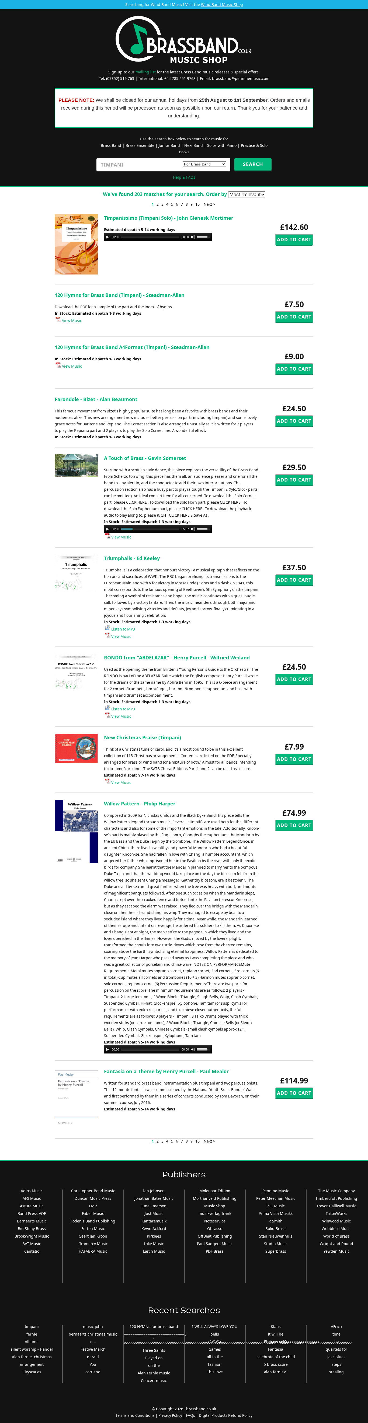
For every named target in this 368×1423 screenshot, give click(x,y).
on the (154, 1365)
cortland (92, 1371)
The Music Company (336, 1190)
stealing (336, 1371)
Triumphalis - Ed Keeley (132, 558)
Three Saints (154, 1350)
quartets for (336, 1349)
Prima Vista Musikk (276, 1213)
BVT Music (31, 1243)
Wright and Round (336, 1243)
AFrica (336, 1326)
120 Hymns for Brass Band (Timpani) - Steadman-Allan (120, 295)
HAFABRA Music (93, 1251)
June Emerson (153, 1205)
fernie (31, 1334)
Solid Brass (276, 1228)
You (93, 1364)
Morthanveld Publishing (215, 1198)
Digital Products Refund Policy (225, 1415)
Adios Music (32, 1190)
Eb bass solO (275, 1341)
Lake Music (154, 1243)
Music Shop (214, 1205)
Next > (209, 204)
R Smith (276, 1221)
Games (215, 1349)
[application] (158, 237)
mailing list (146, 71)
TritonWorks (336, 1213)
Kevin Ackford (153, 1228)
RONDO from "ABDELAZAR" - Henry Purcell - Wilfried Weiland (177, 657)
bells (214, 1334)
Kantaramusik (153, 1221)
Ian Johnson (154, 1190)
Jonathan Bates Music (153, 1198)
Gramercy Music (93, 1243)
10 (197, 204)
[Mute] (193, 237)
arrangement (32, 1364)
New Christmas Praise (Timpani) (142, 737)
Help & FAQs (184, 177)
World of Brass (336, 1236)
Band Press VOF (32, 1213)
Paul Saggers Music (214, 1243)
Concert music (154, 1380)
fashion (214, 1364)
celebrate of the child (275, 1356)
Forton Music (93, 1228)
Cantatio (31, 1251)
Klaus (276, 1326)
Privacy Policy (170, 1415)
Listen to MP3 (122, 629)
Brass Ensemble (140, 145)
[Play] (107, 237)
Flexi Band (193, 145)
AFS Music (32, 1198)
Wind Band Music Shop (222, 4)
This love (215, 1371)
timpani (32, 1326)
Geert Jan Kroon (93, 1236)
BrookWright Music (32, 1236)
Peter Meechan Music (275, 1198)
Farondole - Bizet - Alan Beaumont (96, 399)
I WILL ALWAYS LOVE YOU (214, 1326)
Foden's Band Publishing (93, 1221)
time (336, 1334)
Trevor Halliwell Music (336, 1205)
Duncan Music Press (93, 1198)
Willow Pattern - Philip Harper (139, 803)
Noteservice (214, 1221)
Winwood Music (336, 1221)
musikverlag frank (215, 1213)
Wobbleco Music (336, 1228)
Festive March (93, 1349)
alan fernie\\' (275, 1371)
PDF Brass (215, 1251)
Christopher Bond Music (93, 1190)
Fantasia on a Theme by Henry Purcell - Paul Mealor (166, 1071)
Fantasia (275, 1349)
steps (336, 1364)
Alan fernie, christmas (32, 1356)
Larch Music (154, 1251)
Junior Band (169, 145)
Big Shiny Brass (32, 1228)
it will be (275, 1334)
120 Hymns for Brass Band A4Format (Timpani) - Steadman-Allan (132, 347)
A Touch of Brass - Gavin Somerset (145, 458)
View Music (71, 320)
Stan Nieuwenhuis (275, 1236)
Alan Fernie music (154, 1372)
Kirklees (154, 1236)
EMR (93, 1205)
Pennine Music (275, 1190)
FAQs (190, 1415)
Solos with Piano (222, 145)
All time (32, 1341)
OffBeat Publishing (215, 1236)
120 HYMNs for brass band (154, 1326)
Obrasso (214, 1228)
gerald (93, 1356)
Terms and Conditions (135, 1415)
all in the (215, 1356)
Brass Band (111, 145)
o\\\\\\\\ (214, 1341)
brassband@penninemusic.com (240, 78)
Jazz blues (336, 1356)
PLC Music (275, 1205)
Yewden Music (336, 1251)
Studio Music (275, 1243)
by (336, 1341)
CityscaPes (31, 1371)
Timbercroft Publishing (336, 1198)
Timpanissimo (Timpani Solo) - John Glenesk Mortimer (168, 218)
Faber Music (93, 1213)
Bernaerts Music (32, 1221)
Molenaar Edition (214, 1190)
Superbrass (275, 1251)
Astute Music (31, 1205)
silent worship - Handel (32, 1349)
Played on (154, 1357)
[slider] (204, 236)
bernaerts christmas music (93, 1334)
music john (93, 1326)
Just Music (154, 1213)
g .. (93, 1341)
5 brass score (276, 1364)
